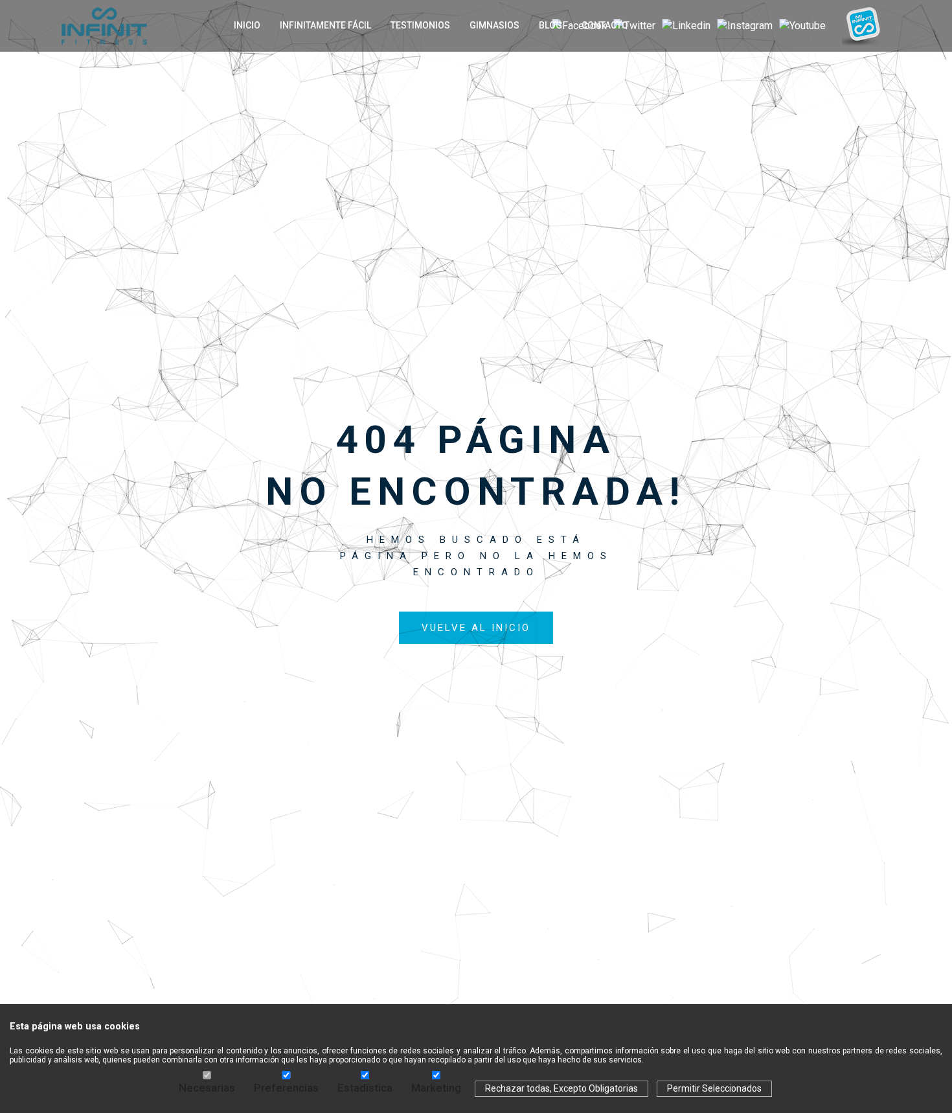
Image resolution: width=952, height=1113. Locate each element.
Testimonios (420, 25)
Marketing (436, 1087)
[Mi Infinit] (861, 22)
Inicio (247, 25)
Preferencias (286, 1087)
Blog (550, 25)
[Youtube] (802, 26)
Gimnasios (494, 25)
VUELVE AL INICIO (476, 628)
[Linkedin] (686, 26)
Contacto (605, 25)
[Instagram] (745, 26)
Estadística (364, 1087)
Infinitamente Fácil (325, 25)
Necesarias (207, 1087)
